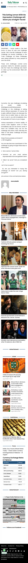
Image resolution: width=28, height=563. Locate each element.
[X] (10, 44)
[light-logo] (13, 2)
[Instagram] (10, 551)
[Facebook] (2, 44)
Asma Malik (6, 23)
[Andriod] (21, 551)
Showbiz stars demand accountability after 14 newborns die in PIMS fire (13, 341)
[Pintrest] (15, 551)
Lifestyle (24, 11)
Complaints (4, 548)
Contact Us (11, 545)
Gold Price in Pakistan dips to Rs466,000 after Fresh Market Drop (13, 438)
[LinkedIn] (6, 44)
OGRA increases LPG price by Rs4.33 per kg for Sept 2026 (12, 375)
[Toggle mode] (24, 3)
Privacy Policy (20, 545)
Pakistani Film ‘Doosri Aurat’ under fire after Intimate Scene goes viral (13, 267)
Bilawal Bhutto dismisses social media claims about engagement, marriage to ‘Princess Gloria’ (13, 217)
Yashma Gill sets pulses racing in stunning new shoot (11, 243)
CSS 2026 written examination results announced (16, 399)
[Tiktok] (13, 551)
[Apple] (24, 551)
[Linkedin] (18, 551)
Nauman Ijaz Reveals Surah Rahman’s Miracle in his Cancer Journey (13, 316)
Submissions (12, 548)
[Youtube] (7, 551)
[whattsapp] (4, 550)
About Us (3, 545)
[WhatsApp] (13, 44)
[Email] (17, 44)
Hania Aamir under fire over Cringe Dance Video (12, 292)
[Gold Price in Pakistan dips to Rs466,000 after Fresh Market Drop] (14, 427)
